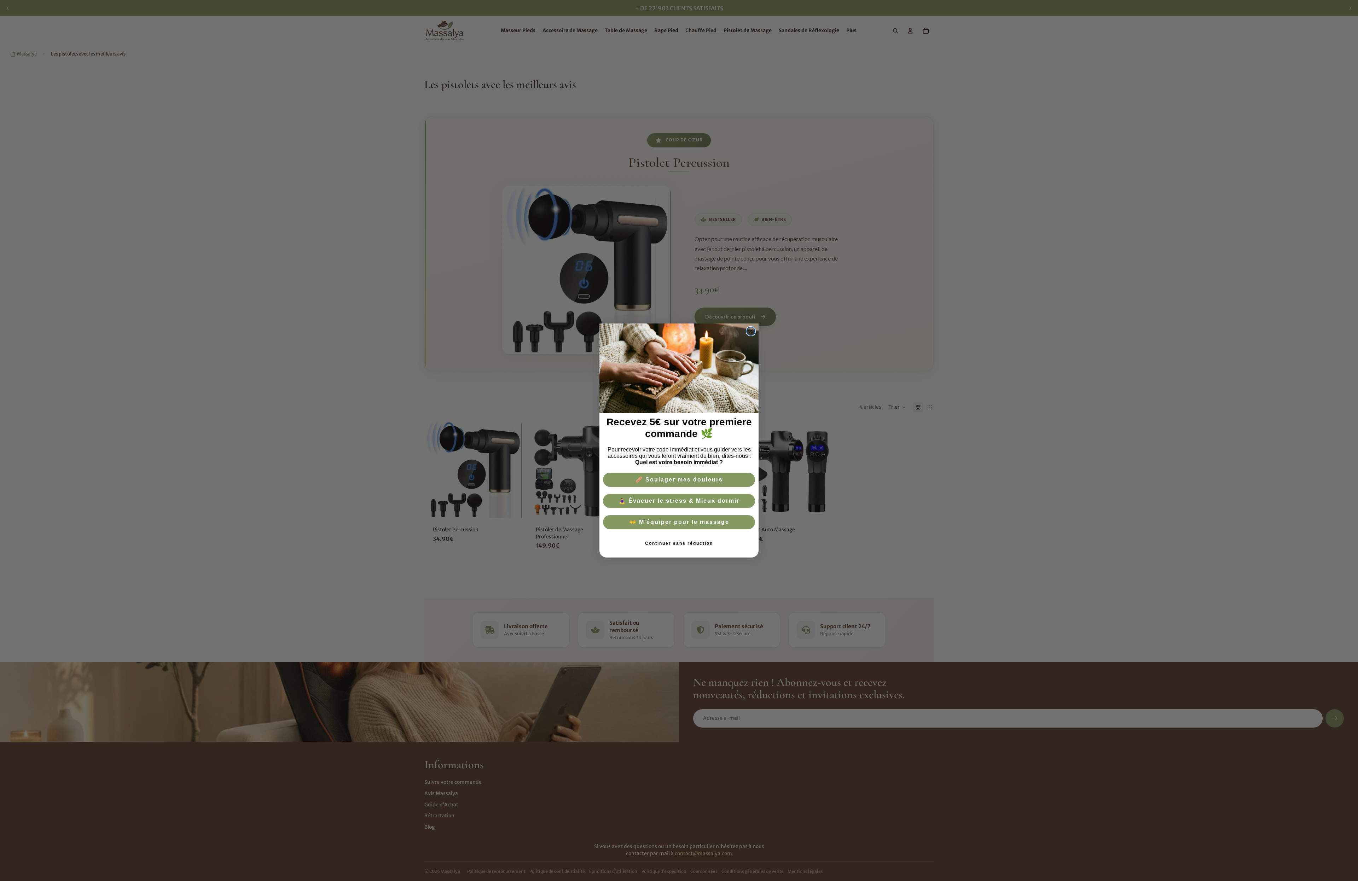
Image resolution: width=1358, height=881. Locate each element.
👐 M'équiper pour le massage (679, 522)
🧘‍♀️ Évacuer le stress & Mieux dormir (679, 501)
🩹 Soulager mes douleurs (679, 480)
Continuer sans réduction (679, 543)
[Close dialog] (751, 331)
